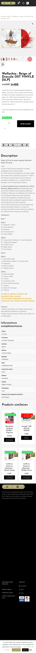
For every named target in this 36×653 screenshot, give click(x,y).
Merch (9, 16)
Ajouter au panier (25, 124)
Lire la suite (26, 438)
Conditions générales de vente (8, 597)
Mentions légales (6, 589)
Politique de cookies (7, 592)
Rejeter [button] (25, 650)
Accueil (3, 16)
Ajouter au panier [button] (9, 440)
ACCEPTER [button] (16, 650)
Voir (30, 650)
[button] (27, 3)
